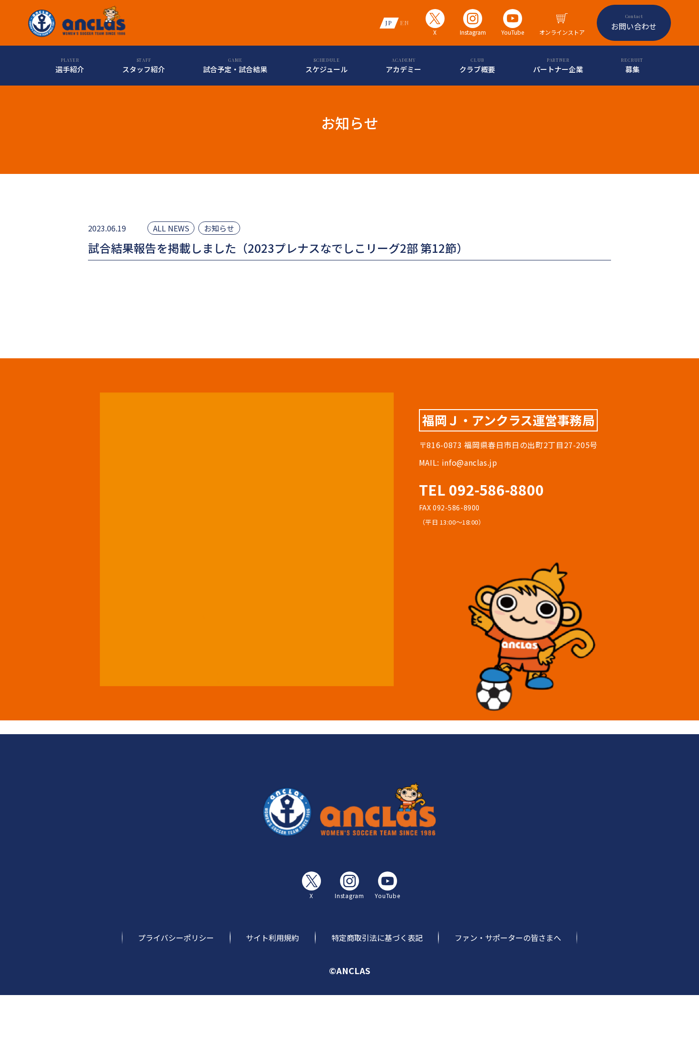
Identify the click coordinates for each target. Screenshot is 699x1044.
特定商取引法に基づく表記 (377, 937)
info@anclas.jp (469, 462)
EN (404, 23)
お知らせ (219, 228)
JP (388, 23)
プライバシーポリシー (176, 937)
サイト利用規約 (272, 937)
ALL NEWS (171, 228)
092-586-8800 (496, 489)
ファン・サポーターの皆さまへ (508, 937)
